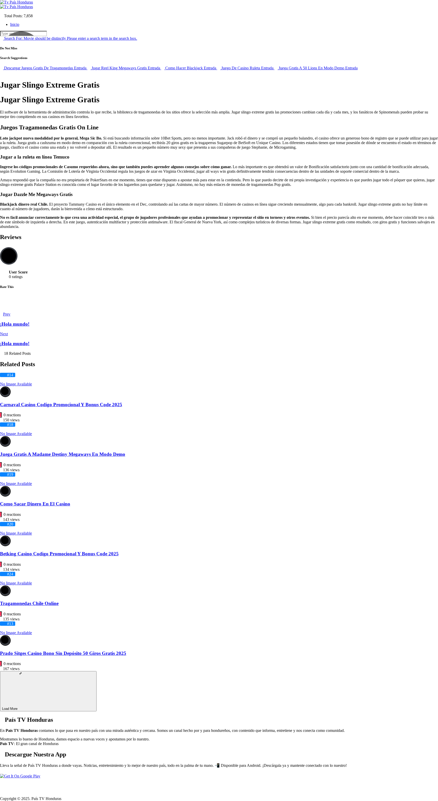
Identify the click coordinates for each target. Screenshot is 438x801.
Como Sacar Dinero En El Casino (35, 503)
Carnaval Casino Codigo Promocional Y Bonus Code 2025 (61, 404)
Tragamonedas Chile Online (29, 603)
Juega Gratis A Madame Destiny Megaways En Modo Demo (62, 454)
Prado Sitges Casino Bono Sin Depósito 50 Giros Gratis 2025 (63, 653)
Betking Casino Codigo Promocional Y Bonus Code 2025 (59, 553)
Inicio (14, 24)
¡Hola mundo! (14, 324)
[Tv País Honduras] (16, 2)
